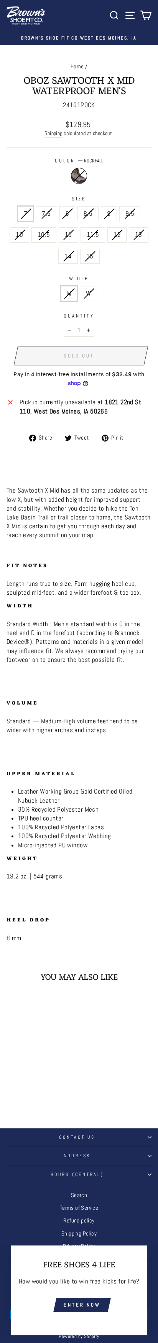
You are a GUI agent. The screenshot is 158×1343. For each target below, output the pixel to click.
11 (68, 235)
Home (77, 66)
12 (117, 235)
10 (19, 235)
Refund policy (78, 1220)
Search (79, 1195)
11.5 (93, 235)
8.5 (88, 214)
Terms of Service (79, 1208)
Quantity (79, 316)
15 (90, 256)
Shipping (53, 133)
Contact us (77, 1137)
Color (79, 160)
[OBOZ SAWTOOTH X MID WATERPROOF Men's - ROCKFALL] (34, 1096)
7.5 (46, 214)
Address (77, 1156)
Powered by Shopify (79, 1336)
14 (68, 256)
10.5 (44, 235)
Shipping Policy (79, 1233)
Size (79, 198)
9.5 (129, 214)
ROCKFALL (79, 176)
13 (138, 235)
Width (79, 278)
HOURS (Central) (77, 1174)
